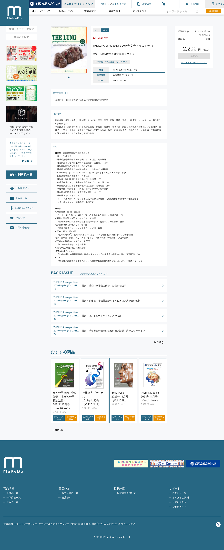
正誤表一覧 (12, 502)
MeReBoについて (41, 11)
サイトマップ (128, 523)
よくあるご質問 (180, 497)
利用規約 (75, 523)
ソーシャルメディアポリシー (54, 523)
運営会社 (86, 523)
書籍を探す (90, 11)
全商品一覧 (12, 493)
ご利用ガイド (179, 506)
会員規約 (8, 523)
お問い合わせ (179, 502)
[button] (109, 285)
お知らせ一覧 (179, 493)
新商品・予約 (66, 11)
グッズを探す (139, 11)
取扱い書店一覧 (70, 493)
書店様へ (66, 497)
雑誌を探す (115, 11)
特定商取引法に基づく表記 (106, 523)
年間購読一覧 (14, 497)
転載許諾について (126, 493)
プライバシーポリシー (26, 523)
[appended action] (197, 12)
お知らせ (105, 4)
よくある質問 (119, 4)
